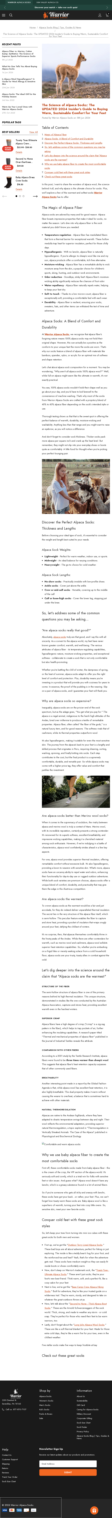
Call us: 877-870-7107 (16, 1409)
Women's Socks (46, 1400)
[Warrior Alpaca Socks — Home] (56, 15)
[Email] (71, 1363)
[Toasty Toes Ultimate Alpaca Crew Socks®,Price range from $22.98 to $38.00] (7, 146)
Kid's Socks (44, 1409)
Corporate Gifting (84, 1418)
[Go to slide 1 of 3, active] (16, 196)
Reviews (5, 1472)
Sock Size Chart (83, 1422)
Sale (41, 1418)
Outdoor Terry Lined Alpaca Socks (85, 1245)
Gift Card (81, 1405)
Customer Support (10, 1459)
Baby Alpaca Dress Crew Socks (25, 179)
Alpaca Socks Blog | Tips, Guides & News (93, 1437)
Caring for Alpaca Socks (87, 1409)
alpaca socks (59, 637)
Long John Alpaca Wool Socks (89, 1324)
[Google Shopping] (30, 133)
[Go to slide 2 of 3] (20, 196)
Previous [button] (4, 7)
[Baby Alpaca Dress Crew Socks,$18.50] (7, 183)
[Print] (75, 1363)
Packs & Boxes (45, 1413)
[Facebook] (66, 1363)
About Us (81, 1396)
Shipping (6, 1463)
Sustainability (82, 1400)
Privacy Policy (83, 1431)
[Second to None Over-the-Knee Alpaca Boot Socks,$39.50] (7, 164)
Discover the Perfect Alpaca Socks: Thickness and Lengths (73, 143)
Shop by (44, 1390)
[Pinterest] (85, 1363)
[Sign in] (99, 15)
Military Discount (84, 1413)
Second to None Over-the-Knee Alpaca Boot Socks (25, 160)
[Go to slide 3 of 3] (23, 196)
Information (84, 1390)
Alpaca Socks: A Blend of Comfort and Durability (69, 138)
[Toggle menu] (3, 15)
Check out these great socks (58, 176)
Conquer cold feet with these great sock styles (67, 172)
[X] (80, 1363)
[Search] (10, 15)
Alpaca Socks (45, 1396)
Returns (5, 1468)
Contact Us (6, 1455)
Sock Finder (82, 1427)
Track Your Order (9, 1477)
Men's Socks (44, 1405)
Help (5, 1449)
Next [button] (107, 7)
